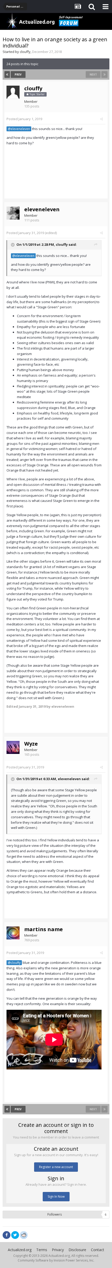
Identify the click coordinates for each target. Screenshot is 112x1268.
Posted (24, 119)
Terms (41, 1249)
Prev (18, 74)
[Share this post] (101, 119)
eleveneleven (42, 209)
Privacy (58, 1249)
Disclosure (77, 1249)
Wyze (31, 743)
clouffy (25, 51)
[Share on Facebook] (6, 1235)
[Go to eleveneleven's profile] (13, 213)
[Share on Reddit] (24, 1234)
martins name (43, 929)
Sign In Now (56, 1196)
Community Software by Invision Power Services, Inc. (56, 1260)
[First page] (7, 74)
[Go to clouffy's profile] (13, 92)
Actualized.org (20, 1249)
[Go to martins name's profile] (13, 932)
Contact (97, 1249)
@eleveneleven (19, 129)
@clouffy (14, 962)
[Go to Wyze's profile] (13, 747)
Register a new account (56, 1167)
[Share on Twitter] (15, 1235)
